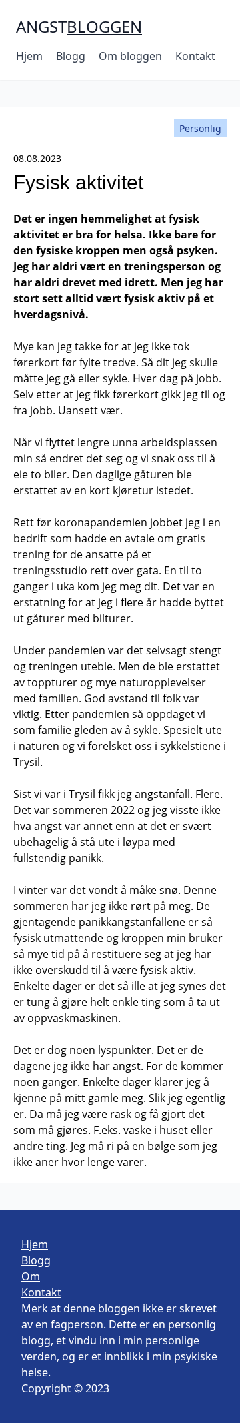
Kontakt (195, 56)
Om (30, 1276)
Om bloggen (130, 56)
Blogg (70, 56)
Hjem (29, 56)
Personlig (200, 128)
